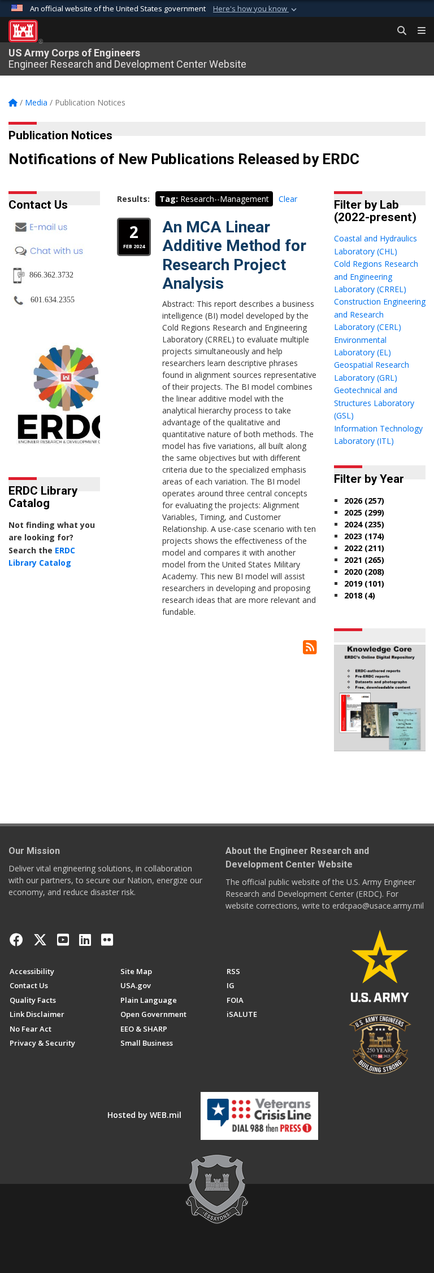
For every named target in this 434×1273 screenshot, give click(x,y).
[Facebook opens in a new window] (16, 940)
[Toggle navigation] (417, 31)
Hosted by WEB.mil (144, 1114)
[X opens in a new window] (40, 940)
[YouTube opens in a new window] (63, 940)
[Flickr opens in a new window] (107, 940)
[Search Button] (397, 31)
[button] (256, 9)
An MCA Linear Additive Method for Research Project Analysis (234, 255)
